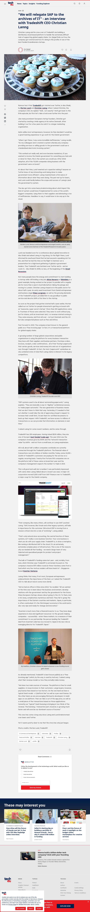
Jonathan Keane (38, 839)
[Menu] (5, 4)
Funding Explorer (43, 4)
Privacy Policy (78, 890)
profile (34, 741)
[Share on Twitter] (5, 118)
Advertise (63, 890)
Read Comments (44, 757)
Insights (32, 4)
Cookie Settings (78, 888)
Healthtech (35, 885)
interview (37, 737)
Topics (25, 4)
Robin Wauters (9, 838)
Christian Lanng (40, 108)
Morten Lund (25, 108)
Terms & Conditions (80, 893)
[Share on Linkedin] (5, 121)
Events (76, 883)
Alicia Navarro (52, 280)
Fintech (34, 883)
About (62, 883)
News (19, 4)
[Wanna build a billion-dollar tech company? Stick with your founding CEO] (27, 856)
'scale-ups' (45, 437)
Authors (62, 885)
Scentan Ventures (30, 571)
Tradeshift (37, 105)
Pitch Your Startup (65, 893)
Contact (62, 895)
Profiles (56, 733)
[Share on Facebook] (5, 114)
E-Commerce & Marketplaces (27, 733)
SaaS (19, 10)
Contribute (63, 888)
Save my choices (35, 788)
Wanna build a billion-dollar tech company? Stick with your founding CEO (53, 854)
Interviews (45, 733)
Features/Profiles (24, 737)
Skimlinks (65, 280)
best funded (35, 437)
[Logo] (11, 4)
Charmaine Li (65, 839)
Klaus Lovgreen (39, 293)
